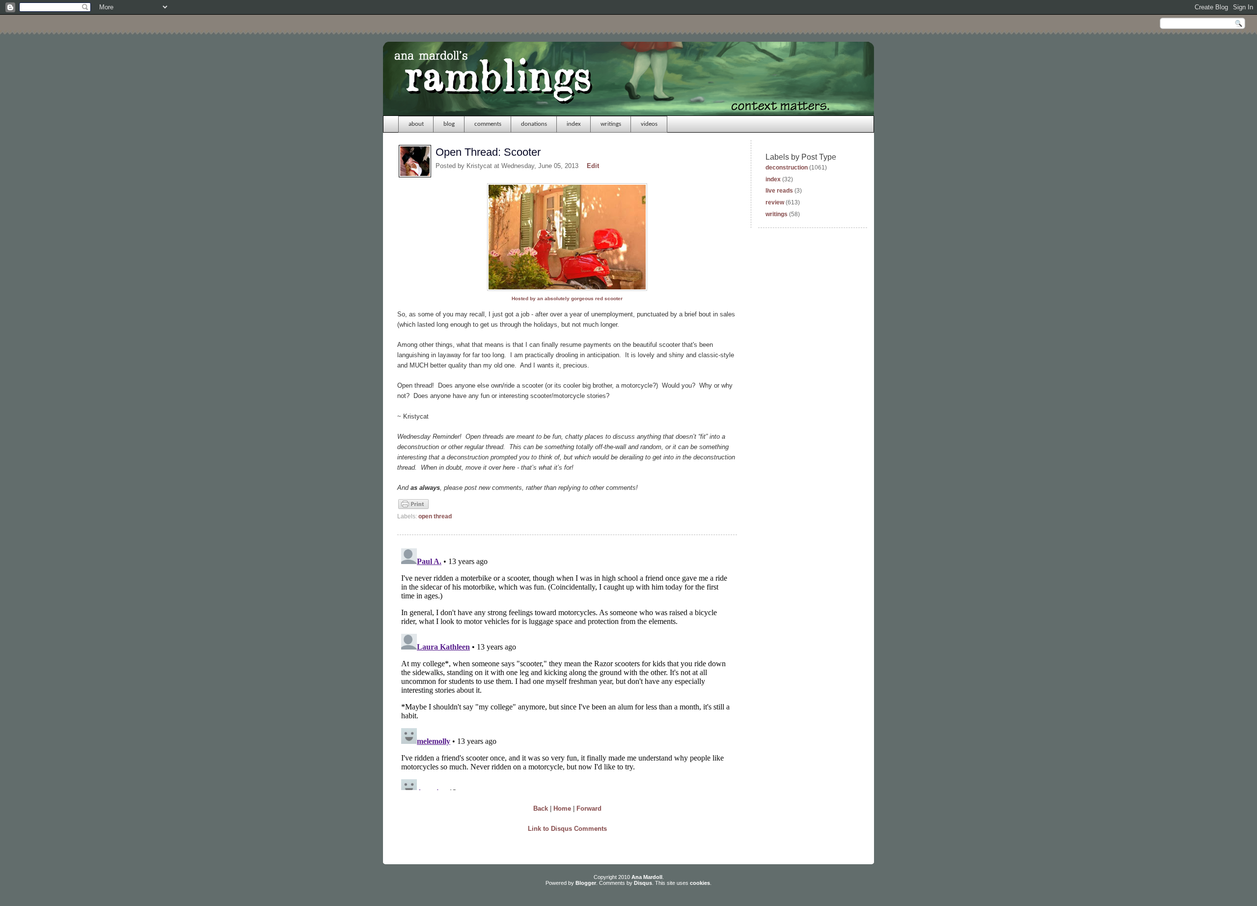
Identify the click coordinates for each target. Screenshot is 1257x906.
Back (540, 808)
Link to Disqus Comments (567, 828)
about (416, 124)
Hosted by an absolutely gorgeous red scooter (567, 298)
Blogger (585, 883)
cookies (700, 883)
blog (449, 124)
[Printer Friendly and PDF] (413, 508)
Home (562, 808)
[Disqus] (567, 667)
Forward (588, 808)
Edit (593, 166)
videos (649, 124)
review (774, 202)
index (574, 124)
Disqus (643, 883)
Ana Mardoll (646, 877)
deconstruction (786, 167)
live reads (779, 190)
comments (487, 124)
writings (611, 124)
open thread (435, 516)
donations (534, 124)
